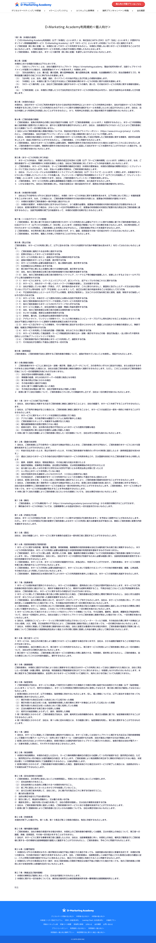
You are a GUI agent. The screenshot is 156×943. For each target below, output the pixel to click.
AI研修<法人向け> (82, 916)
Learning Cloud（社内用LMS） (93, 920)
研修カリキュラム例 (51, 924)
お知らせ (89, 924)
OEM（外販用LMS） (72, 920)
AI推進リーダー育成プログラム (51, 920)
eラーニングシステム (58, 11)
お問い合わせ (108, 924)
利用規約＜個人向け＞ (96, 928)
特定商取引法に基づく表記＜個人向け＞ (91, 932)
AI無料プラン (111, 920)
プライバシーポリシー (60, 928)
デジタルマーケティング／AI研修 (26, 11)
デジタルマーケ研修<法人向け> (62, 916)
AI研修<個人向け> (98, 916)
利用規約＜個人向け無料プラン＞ (62, 932)
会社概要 (141, 11)
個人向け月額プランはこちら (128, 4)
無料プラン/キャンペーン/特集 (115, 11)
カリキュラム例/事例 (85, 11)
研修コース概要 (65, 924)
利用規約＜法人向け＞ (78, 928)
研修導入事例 (78, 924)
